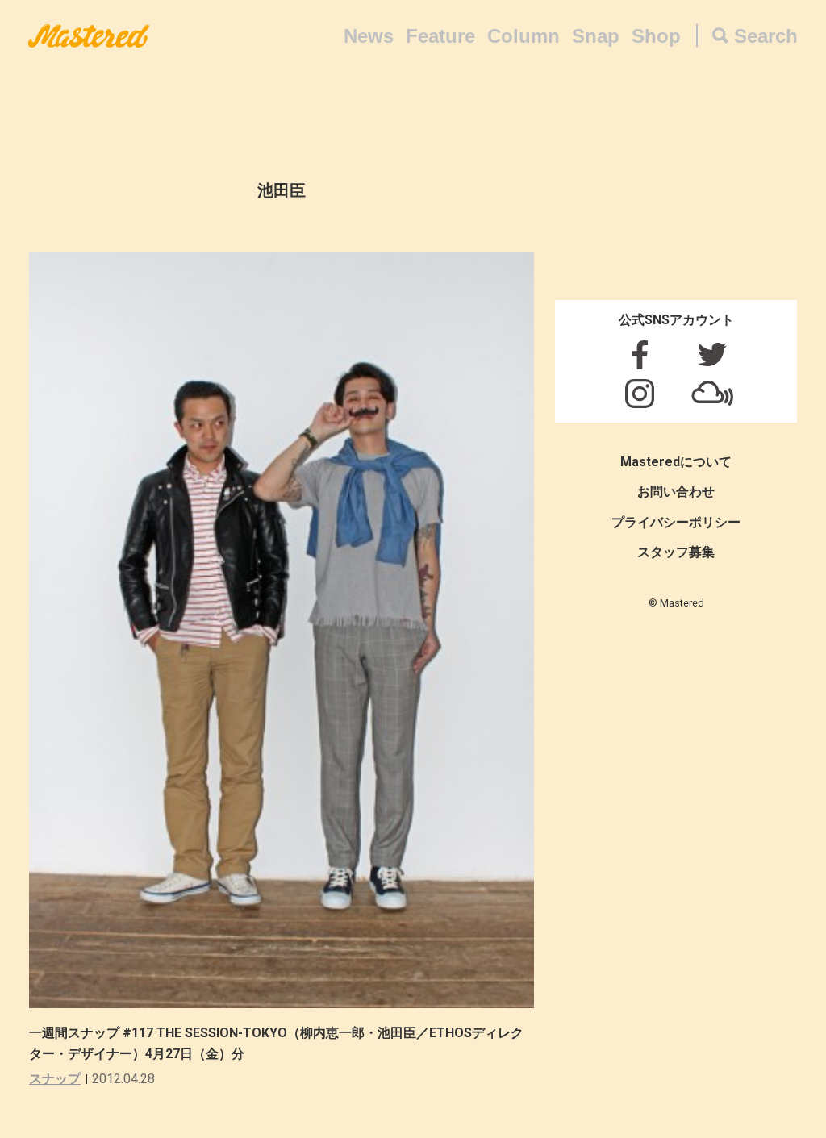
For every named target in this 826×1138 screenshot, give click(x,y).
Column (523, 36)
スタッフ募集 (676, 552)
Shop (656, 36)
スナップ (55, 1078)
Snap (596, 36)
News (369, 36)
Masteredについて (676, 461)
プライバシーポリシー (675, 522)
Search (766, 36)
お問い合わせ (676, 491)
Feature (440, 36)
